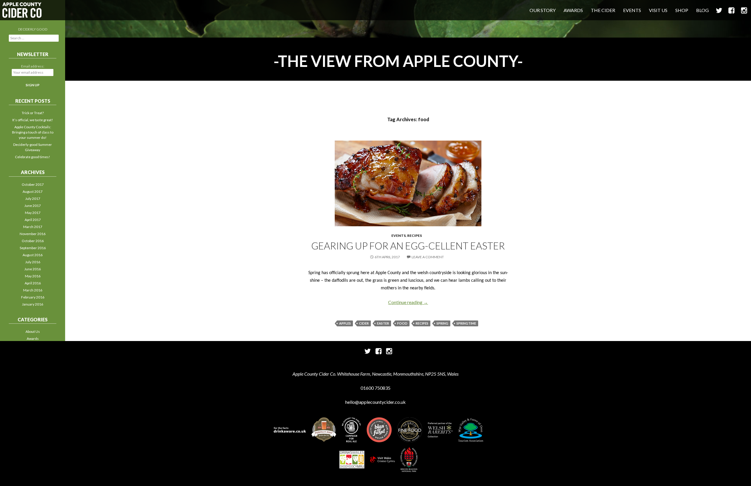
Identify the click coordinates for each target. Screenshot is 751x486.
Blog (702, 10)
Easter (383, 323)
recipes (422, 323)
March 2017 (32, 227)
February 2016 (32, 297)
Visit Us (658, 10)
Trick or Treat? (33, 113)
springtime (466, 323)
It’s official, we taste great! (32, 120)
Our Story (543, 10)
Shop (681, 10)
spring (442, 323)
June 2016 (32, 269)
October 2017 (33, 184)
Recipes (414, 235)
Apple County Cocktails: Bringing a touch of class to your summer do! (32, 132)
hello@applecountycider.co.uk (375, 402)
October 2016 (33, 241)
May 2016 (32, 276)
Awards (573, 10)
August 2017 (33, 191)
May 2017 (32, 212)
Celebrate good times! (32, 157)
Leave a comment (428, 257)
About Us (33, 331)
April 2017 (33, 219)
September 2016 (33, 248)
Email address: (32, 66)
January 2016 (32, 304)
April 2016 (33, 283)
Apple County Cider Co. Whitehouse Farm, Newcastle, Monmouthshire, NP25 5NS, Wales (375, 374)
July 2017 (32, 198)
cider (364, 323)
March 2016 (32, 290)
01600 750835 (375, 388)
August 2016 (33, 255)
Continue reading (408, 302)
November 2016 (32, 234)
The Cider (603, 10)
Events (632, 10)
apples (345, 323)
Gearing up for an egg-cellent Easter (408, 246)
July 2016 (32, 262)
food (402, 323)
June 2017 (32, 205)
